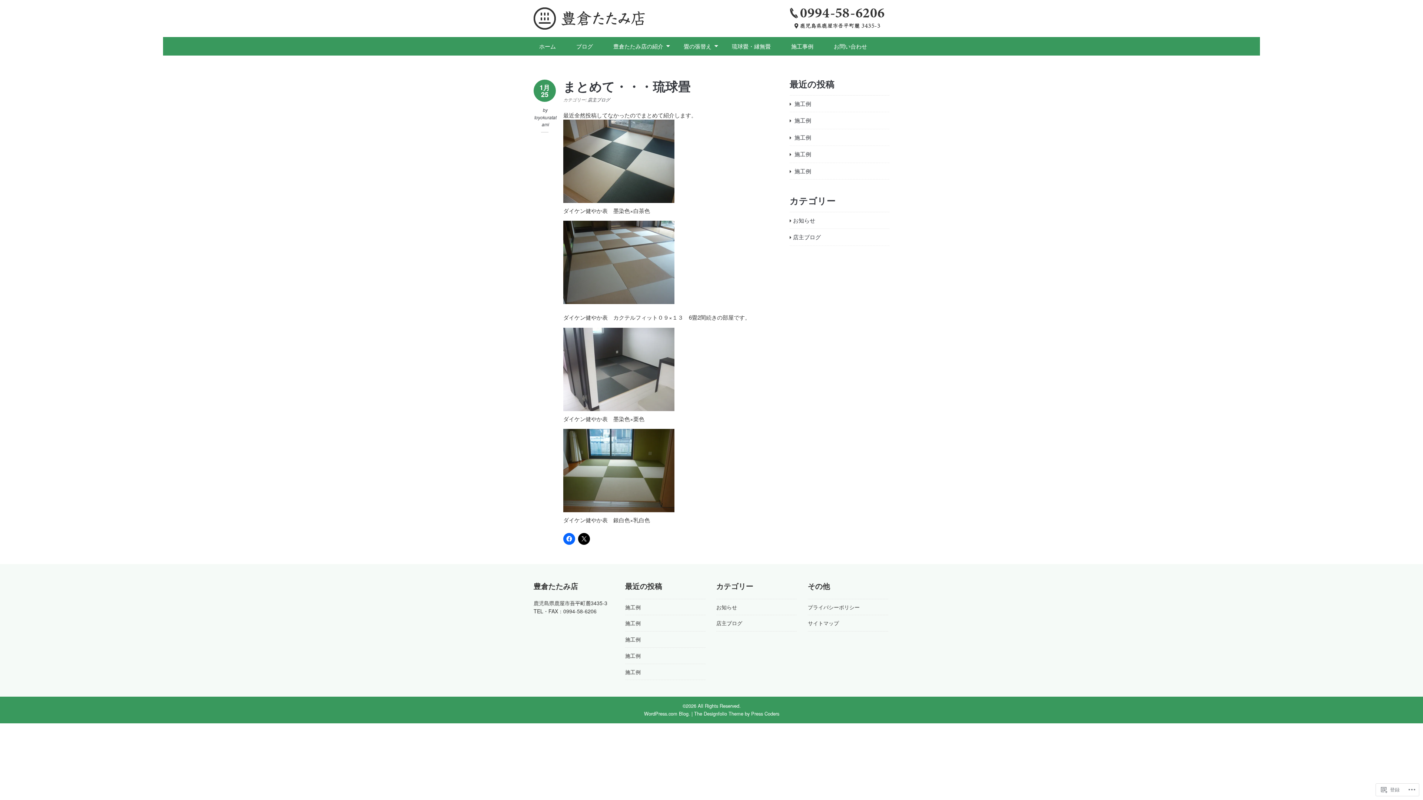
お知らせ (804, 220)
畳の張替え (698, 46)
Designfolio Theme (723, 713)
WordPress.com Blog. (667, 713)
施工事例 (802, 46)
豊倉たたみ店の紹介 (638, 46)
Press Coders (765, 713)
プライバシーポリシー (834, 607)
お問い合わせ (850, 46)
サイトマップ (823, 623)
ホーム (547, 46)
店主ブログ (599, 99)
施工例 (803, 103)
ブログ (584, 46)
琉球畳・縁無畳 (751, 46)
